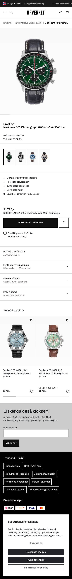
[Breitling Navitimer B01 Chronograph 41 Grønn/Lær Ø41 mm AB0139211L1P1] (54, 341)
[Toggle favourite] (64, 223)
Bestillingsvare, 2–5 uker (20, 233)
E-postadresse (10, 427)
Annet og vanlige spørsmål (43, 489)
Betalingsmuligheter (44, 474)
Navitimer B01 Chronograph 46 (29, 23)
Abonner (11, 443)
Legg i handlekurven (30, 222)
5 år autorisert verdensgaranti (21, 178)
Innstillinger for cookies (36, 567)
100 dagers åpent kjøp (17, 186)
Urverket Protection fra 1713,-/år (23, 194)
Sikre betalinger (14, 190)
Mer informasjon (51, 213)
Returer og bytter (41, 481)
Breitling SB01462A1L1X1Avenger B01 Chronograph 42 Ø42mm (17, 373)
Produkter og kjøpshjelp (17, 474)
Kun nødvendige (36, 560)
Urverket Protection (15, 489)
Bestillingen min (32, 466)
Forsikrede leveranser (17, 182)
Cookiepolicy (36, 543)
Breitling (7, 23)
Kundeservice (12, 466)
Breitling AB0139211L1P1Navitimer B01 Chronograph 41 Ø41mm (53, 373)
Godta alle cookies (36, 552)
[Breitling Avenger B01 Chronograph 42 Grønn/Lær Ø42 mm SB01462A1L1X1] (18, 341)
